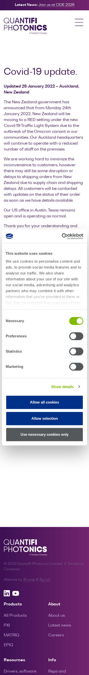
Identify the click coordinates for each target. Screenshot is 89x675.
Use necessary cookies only (44, 434)
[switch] (76, 336)
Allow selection (44, 418)
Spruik (45, 580)
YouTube (15, 593)
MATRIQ (11, 635)
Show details (62, 387)
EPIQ (8, 645)
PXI (7, 626)
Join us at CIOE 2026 (56, 5)
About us (56, 616)
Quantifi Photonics (28, 26)
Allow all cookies (44, 402)
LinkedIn (7, 593)
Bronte (29, 580)
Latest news (59, 626)
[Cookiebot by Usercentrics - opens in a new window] (62, 236)
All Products (15, 616)
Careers (56, 635)
